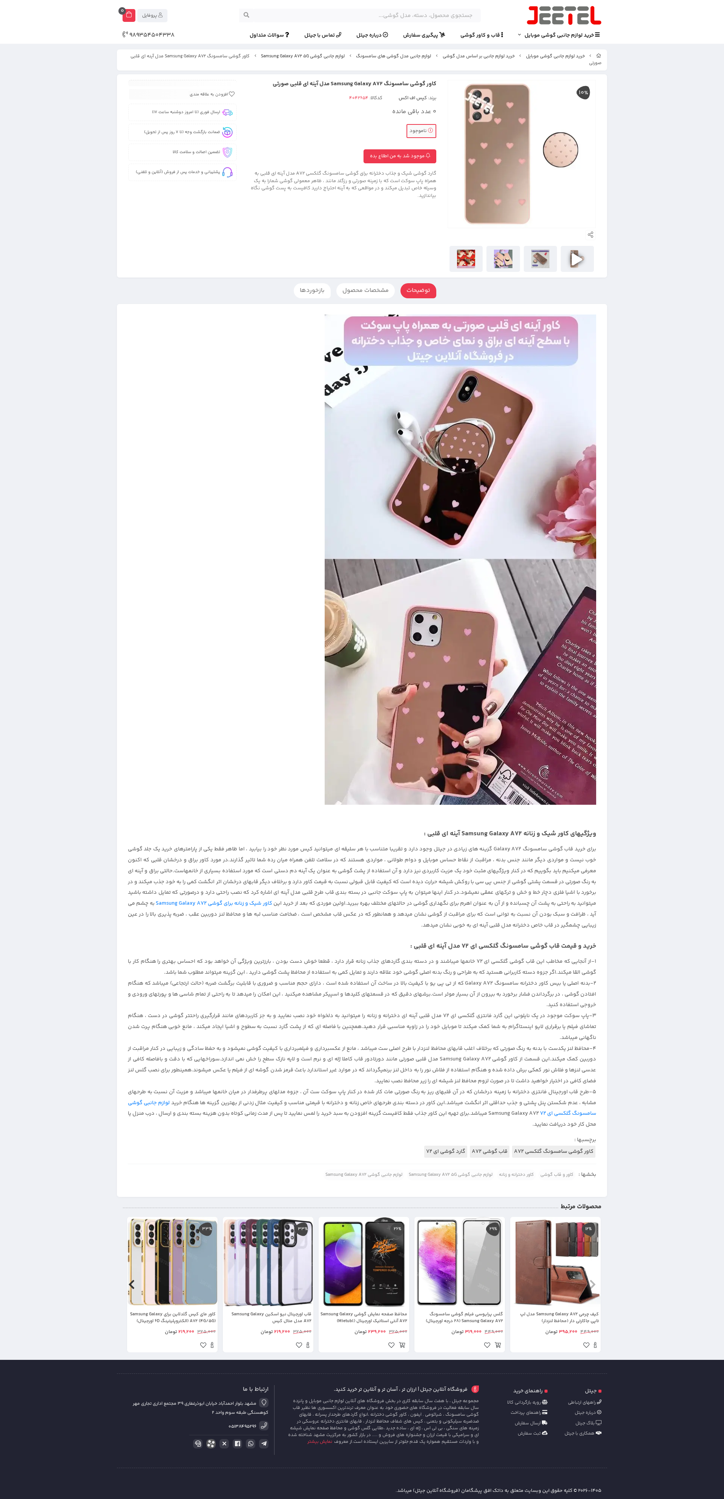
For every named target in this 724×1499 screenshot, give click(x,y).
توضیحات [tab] (418, 290)
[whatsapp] (249, 1444)
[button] (592, 1285)
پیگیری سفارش (421, 36)
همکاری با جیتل (580, 1433)
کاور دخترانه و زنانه (516, 1174)
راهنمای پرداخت (526, 1412)
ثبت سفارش (530, 1433)
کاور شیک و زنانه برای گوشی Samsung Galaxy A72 (214, 903)
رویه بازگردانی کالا (524, 1402)
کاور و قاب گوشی (557, 1174)
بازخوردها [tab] (312, 290)
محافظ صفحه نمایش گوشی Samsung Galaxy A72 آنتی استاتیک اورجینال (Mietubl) (364, 1318)
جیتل (591, 1391)
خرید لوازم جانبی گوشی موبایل (560, 36)
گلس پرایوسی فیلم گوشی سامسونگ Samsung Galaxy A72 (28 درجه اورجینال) (464, 1318)
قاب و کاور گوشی (480, 36)
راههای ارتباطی (582, 1402)
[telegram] (262, 1444)
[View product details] (595, 1346)
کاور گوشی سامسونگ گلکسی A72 (554, 1152)
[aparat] (210, 1445)
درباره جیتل (369, 36)
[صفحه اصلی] (598, 56)
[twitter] (223, 1444)
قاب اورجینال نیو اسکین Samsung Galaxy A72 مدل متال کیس (271, 1318)
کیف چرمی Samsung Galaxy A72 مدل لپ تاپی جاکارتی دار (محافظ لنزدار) (559, 1318)
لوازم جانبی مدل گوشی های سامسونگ (393, 56)
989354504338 (151, 35)
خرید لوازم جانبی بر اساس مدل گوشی (479, 56)
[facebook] (236, 1444)
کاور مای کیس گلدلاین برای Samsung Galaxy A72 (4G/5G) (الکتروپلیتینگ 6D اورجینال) (173, 1318)
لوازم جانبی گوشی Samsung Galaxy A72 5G (303, 56)
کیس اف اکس (413, 98)
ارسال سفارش (528, 1423)
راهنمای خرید (528, 1391)
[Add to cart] (497, 1346)
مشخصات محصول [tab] (365, 290)
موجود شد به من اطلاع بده (398, 156)
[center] (246, 15)
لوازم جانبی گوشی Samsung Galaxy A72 (363, 1174)
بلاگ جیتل (585, 1423)
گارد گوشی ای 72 (445, 1152)
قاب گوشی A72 (490, 1152)
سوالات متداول (267, 36)
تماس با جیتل (320, 36)
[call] (196, 1444)
